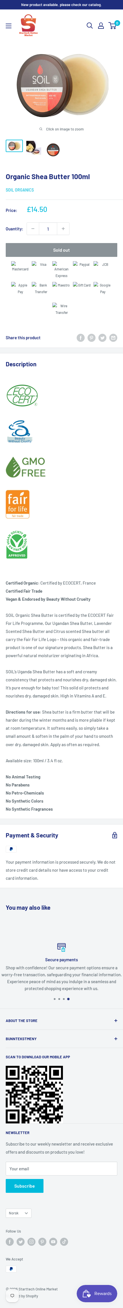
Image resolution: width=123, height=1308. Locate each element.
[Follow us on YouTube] (53, 1242)
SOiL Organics (20, 189)
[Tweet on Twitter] (102, 337)
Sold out (61, 250)
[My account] (101, 25)
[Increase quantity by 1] (63, 229)
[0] (112, 25)
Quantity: (14, 228)
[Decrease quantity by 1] (33, 229)
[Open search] (90, 25)
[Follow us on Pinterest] (42, 1242)
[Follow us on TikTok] (64, 1242)
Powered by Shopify (22, 1296)
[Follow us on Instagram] (31, 1242)
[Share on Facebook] (81, 337)
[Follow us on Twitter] (21, 1242)
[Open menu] (8, 26)
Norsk (14, 1213)
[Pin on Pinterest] (92, 337)
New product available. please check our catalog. (61, 4)
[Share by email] (113, 337)
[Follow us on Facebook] (10, 1242)
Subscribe (24, 1185)
